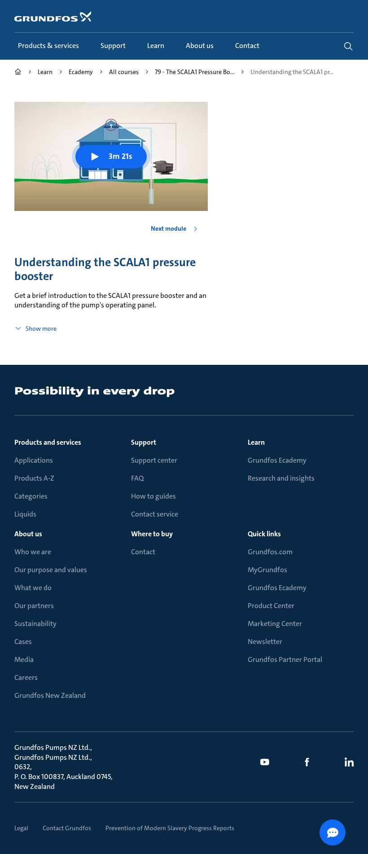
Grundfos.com (270, 551)
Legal (21, 828)
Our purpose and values (50, 569)
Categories (31, 496)
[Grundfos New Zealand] (18, 73)
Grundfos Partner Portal (285, 659)
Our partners (34, 605)
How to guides (153, 496)
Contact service (154, 514)
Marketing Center (275, 623)
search (348, 46)
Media (24, 659)
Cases (23, 641)
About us (28, 534)
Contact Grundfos (67, 828)
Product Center (271, 605)
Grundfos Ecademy (277, 460)
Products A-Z (34, 478)
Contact (143, 551)
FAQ (137, 478)
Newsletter (265, 641)
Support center (154, 460)
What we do (33, 587)
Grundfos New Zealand (50, 695)
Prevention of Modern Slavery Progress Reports (169, 828)
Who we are (32, 551)
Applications (33, 460)
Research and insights (281, 478)
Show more (41, 328)
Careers (26, 677)
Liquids (25, 514)
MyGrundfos (267, 569)
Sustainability (35, 623)
